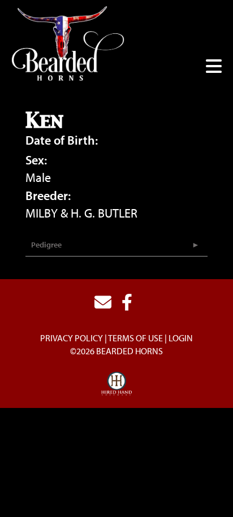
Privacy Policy (71, 338)
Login (181, 338)
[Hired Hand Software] (116, 384)
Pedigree (46, 245)
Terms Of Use (135, 338)
